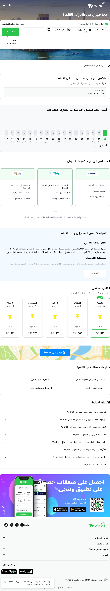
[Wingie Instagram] (17, 525)
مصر (104, 66)
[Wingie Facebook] (22, 525)
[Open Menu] (4, 5)
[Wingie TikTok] (6, 525)
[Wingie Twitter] (11, 525)
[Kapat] (5, 583)
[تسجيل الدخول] (9, 4)
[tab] (56, 211)
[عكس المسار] (86, 32)
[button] (105, 133)
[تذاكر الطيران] (109, 66)
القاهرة (98, 66)
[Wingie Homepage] (98, 5)
